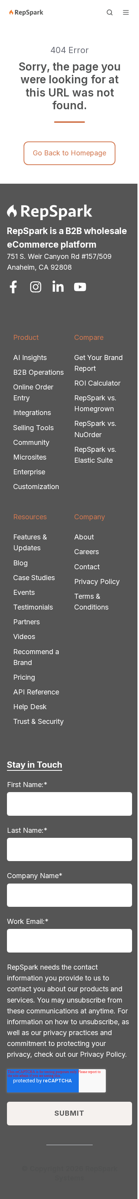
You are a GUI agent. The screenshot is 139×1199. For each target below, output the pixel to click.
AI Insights (30, 357)
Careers (86, 552)
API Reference (36, 692)
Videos (24, 636)
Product (26, 337)
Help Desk (30, 707)
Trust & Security (38, 721)
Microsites (29, 457)
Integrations (32, 412)
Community (31, 442)
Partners (26, 622)
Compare (88, 337)
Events (24, 592)
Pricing (24, 677)
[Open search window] (110, 12)
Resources (30, 517)
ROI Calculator (97, 383)
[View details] (13, 287)
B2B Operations (38, 372)
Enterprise (29, 472)
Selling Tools (33, 428)
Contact (87, 567)
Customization (36, 486)
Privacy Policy (97, 581)
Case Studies (34, 578)
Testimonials (33, 607)
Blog (20, 563)
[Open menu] (126, 12)
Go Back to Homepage (69, 153)
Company (89, 517)
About (84, 537)
